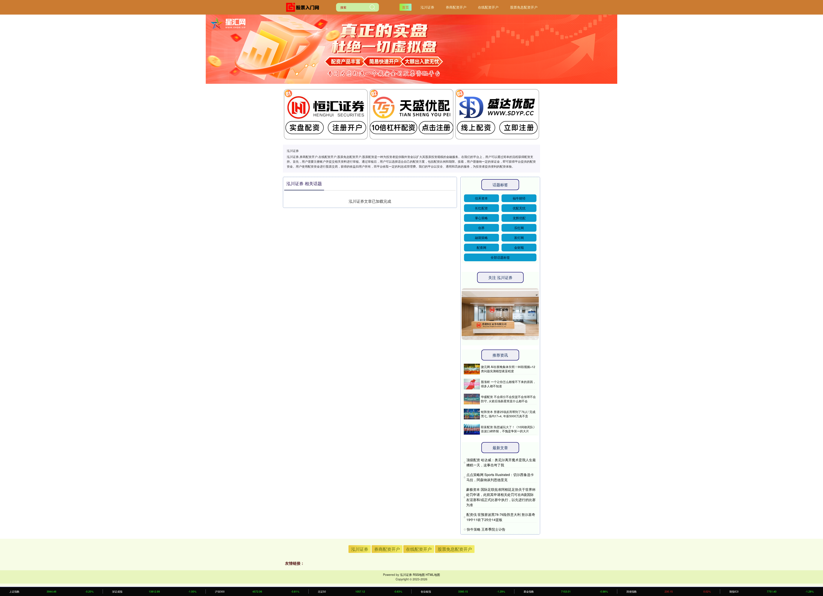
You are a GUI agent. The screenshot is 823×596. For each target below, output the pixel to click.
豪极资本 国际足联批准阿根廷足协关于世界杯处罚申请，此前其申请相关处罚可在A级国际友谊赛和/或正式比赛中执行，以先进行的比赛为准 (501, 497)
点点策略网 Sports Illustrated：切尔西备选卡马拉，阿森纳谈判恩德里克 (500, 477)
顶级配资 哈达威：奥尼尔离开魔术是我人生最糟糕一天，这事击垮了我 (501, 462)
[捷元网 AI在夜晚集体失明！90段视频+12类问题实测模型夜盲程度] (472, 369)
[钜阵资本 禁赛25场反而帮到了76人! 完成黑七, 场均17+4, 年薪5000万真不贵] (472, 414)
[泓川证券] (304, 7)
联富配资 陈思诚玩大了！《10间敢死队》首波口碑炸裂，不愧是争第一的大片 (508, 429)
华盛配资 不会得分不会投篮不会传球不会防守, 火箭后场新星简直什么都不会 (508, 399)
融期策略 (481, 237)
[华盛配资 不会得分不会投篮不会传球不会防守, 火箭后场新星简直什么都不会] (472, 399)
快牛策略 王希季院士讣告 (486, 529)
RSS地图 (419, 574)
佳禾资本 (481, 198)
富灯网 (519, 237)
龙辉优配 (519, 218)
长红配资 (481, 208)
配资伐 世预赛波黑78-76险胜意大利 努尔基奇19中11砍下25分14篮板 (500, 517)
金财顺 (519, 247)
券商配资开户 (456, 7)
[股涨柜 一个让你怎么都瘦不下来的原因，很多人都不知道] (472, 384)
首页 (405, 7)
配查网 (481, 247)
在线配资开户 (488, 7)
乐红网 (519, 227)
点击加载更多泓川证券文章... (370, 201)
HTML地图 (433, 574)
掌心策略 (481, 218)
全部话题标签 (500, 257)
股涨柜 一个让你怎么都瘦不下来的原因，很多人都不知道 (508, 384)
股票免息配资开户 (524, 7)
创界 (481, 227)
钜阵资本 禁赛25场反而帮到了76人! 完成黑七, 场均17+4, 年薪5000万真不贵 (508, 414)
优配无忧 (519, 208)
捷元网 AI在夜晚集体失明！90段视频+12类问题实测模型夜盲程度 (508, 369)
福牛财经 (519, 198)
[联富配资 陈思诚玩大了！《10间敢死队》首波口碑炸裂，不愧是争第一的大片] (472, 429)
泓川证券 (427, 7)
